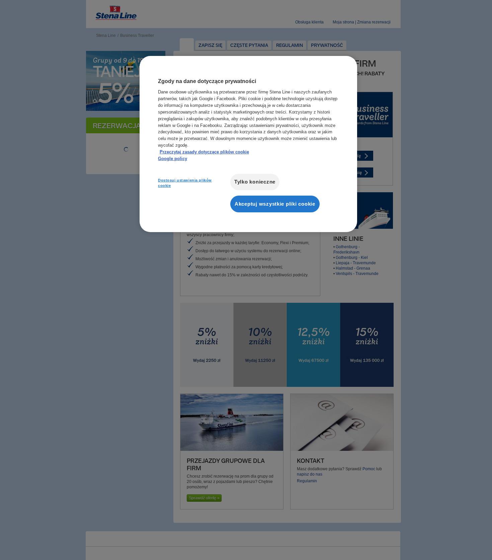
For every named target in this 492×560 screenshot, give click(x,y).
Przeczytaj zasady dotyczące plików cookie (204, 151)
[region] (248, 144)
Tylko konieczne (254, 182)
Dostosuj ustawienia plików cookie (185, 183)
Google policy (172, 158)
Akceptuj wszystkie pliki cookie (275, 204)
